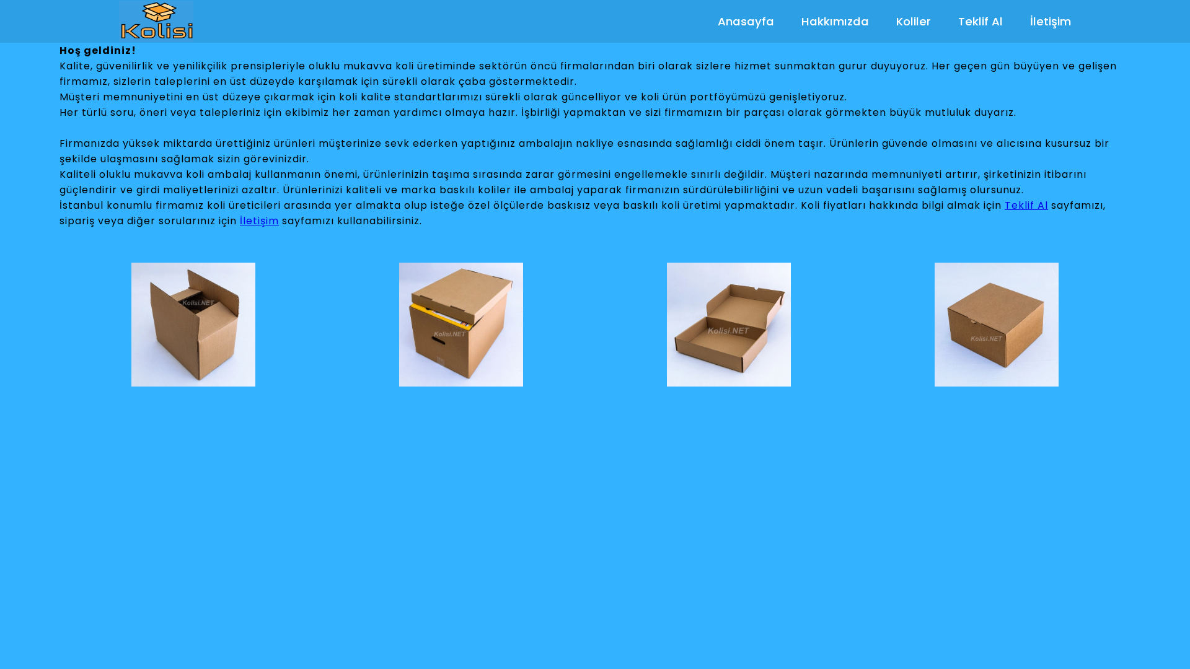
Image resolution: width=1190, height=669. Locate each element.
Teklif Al (980, 21)
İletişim (1050, 21)
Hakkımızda (835, 21)
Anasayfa (746, 21)
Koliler (913, 21)
